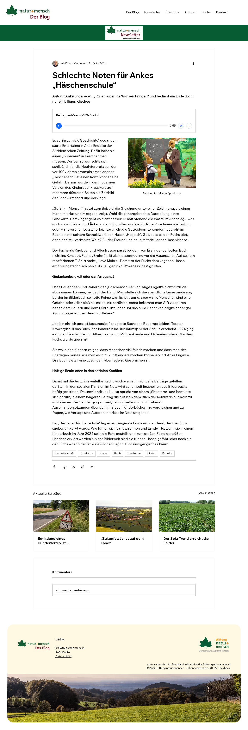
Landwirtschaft (64, 453)
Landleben (134, 453)
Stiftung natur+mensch (69, 647)
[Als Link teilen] (82, 467)
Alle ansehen (207, 493)
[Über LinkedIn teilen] (73, 467)
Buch (117, 453)
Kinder (151, 453)
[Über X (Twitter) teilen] (63, 467)
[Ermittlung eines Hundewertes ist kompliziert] (61, 516)
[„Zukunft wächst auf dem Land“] (124, 516)
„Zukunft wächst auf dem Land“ (122, 540)
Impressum (62, 652)
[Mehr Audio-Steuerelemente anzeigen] (189, 126)
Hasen (104, 453)
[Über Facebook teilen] (54, 467)
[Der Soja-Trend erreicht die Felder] (187, 516)
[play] (59, 126)
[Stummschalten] (181, 126)
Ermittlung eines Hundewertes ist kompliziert (52, 540)
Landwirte (86, 453)
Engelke (167, 453)
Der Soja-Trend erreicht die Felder (186, 540)
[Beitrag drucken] (92, 467)
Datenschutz (63, 656)
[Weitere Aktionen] (193, 63)
